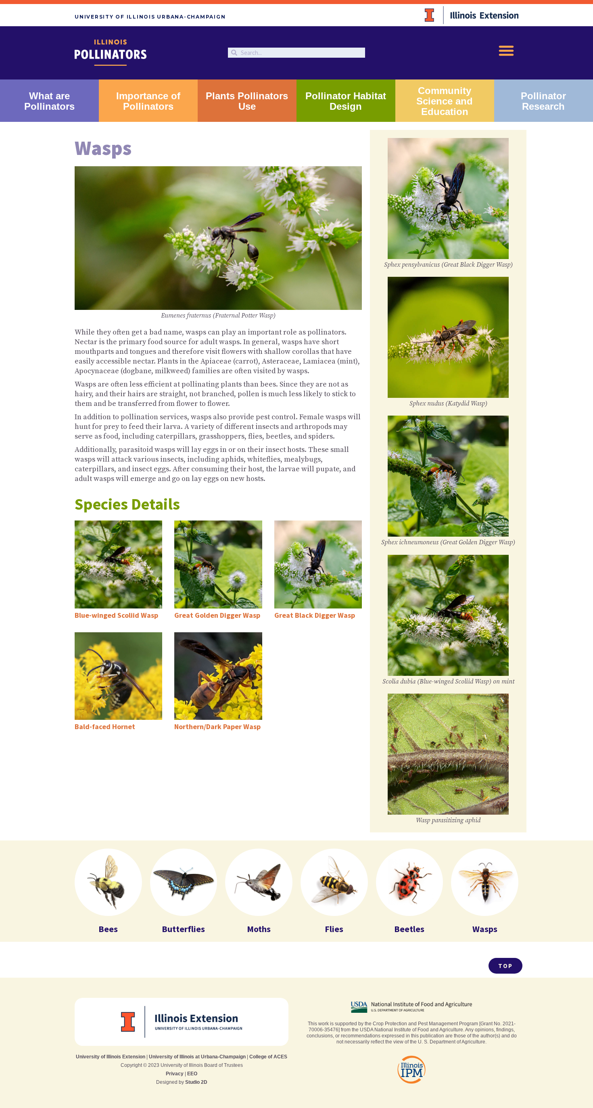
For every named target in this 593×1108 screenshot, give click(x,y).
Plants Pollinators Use (247, 101)
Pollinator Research (543, 101)
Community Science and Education (444, 101)
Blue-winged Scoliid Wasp (116, 615)
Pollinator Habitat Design (345, 101)
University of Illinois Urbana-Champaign (150, 17)
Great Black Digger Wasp (314, 615)
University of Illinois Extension (110, 1057)
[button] (506, 50)
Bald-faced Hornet (105, 726)
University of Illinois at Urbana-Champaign (197, 1057)
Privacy (175, 1074)
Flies (334, 928)
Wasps (484, 928)
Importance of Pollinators (148, 101)
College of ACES (268, 1057)
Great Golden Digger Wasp (217, 615)
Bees (108, 928)
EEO (192, 1074)
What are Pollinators (49, 101)
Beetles (409, 928)
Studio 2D (196, 1082)
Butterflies (183, 928)
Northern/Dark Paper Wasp (217, 726)
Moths (259, 928)
